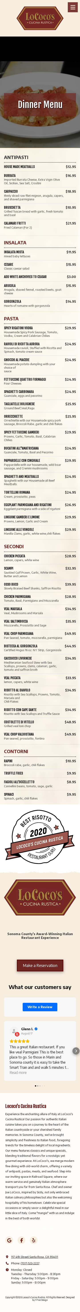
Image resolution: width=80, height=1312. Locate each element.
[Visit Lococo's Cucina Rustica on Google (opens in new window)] (9, 1240)
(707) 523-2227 (30, 1263)
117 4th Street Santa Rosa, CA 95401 (34, 1257)
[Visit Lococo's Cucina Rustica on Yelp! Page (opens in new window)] (34, 1240)
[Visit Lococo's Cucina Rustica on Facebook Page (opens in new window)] (21, 1240)
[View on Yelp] (14, 1031)
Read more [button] (18, 1072)
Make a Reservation (40, 965)
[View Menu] (73, 7)
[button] (4, 1051)
